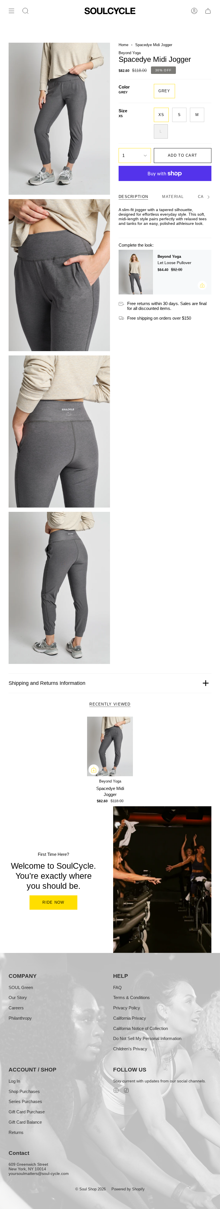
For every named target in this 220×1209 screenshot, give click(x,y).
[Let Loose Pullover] (136, 272)
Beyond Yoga (130, 53)
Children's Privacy (130, 1048)
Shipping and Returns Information (47, 683)
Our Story (18, 997)
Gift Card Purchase (27, 1111)
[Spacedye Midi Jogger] (110, 746)
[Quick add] (94, 769)
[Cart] (208, 11)
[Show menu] (11, 11)
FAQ (117, 987)
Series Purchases (25, 1101)
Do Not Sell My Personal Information (147, 1038)
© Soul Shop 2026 (90, 1189)
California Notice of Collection (140, 1028)
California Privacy (129, 1018)
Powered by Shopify (128, 1189)
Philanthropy (20, 1018)
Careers (16, 1007)
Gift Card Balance (25, 1122)
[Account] (194, 11)
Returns (16, 1132)
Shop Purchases (24, 1091)
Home (123, 45)
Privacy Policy (126, 1007)
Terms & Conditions (131, 997)
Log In (14, 1081)
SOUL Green (21, 987)
